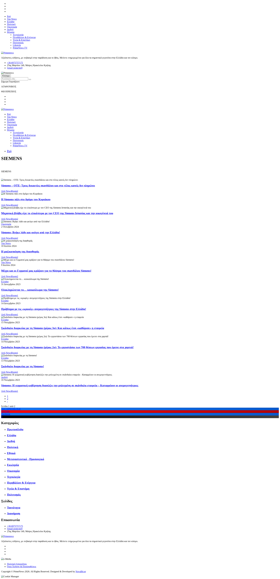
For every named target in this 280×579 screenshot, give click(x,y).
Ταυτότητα (13, 507)
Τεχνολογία (18, 34)
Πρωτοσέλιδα (15, 429)
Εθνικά (11, 453)
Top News (12, 19)
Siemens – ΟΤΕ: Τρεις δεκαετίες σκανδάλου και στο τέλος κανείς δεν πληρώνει (48, 185)
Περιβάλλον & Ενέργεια (24, 37)
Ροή (9, 16)
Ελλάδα (10, 21)
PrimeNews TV (20, 48)
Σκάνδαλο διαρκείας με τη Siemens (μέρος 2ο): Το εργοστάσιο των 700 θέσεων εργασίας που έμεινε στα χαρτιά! (67, 347)
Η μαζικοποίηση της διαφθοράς (20, 251)
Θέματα (10, 32)
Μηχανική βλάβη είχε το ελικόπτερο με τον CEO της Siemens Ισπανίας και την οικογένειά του (57, 213)
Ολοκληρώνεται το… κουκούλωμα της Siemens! (30, 289)
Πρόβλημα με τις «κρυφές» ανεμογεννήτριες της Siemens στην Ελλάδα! (43, 309)
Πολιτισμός (18, 42)
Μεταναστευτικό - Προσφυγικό (25, 459)
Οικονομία (12, 27)
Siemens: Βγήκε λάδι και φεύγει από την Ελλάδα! (30, 232)
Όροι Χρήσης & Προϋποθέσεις (21, 566)
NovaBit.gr (81, 571)
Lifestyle (17, 45)
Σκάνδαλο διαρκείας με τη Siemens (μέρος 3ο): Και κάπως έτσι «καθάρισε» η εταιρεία (52, 328)
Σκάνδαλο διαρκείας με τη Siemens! (22, 366)
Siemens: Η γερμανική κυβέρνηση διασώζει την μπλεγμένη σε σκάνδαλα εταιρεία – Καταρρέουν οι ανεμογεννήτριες (69, 385)
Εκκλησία (13, 464)
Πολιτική (11, 24)
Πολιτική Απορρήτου (17, 564)
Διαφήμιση (13, 513)
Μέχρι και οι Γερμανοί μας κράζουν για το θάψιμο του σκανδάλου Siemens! (46, 270)
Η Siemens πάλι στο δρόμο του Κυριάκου (25, 199)
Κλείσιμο (6, 76)
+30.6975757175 (15, 62)
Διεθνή (10, 29)
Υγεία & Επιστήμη (21, 40)
